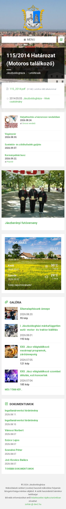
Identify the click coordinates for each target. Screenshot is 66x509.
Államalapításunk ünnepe (35, 308)
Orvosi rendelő (28, 123)
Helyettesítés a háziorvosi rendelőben (40, 117)
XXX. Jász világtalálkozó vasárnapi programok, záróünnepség (34, 350)
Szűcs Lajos (12, 440)
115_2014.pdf (18, 88)
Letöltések (35, 73)
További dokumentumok (19, 468)
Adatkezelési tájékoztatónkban (46, 497)
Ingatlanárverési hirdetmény (21, 410)
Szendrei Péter (13, 450)
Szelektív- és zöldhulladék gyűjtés (23, 144)
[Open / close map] (61, 39)
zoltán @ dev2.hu (33, 504)
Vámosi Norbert (14, 430)
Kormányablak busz (15, 155)
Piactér (10, 162)
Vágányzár (10, 134)
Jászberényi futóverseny (21, 223)
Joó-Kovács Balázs (16, 460)
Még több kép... (13, 389)
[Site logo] (33, 29)
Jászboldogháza (15, 73)
